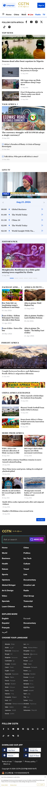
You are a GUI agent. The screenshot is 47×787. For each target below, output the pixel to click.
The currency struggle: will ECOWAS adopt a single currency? (23, 133)
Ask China (28, 606)
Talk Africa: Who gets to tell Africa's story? (21, 156)
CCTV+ (27, 627)
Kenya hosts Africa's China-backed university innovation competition (32, 421)
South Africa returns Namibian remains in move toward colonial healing (21, 461)
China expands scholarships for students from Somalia (32, 397)
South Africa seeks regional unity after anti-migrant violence (23, 503)
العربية (4, 632)
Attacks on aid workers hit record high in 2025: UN (11, 493)
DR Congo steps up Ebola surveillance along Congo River (31, 82)
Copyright (18, 761)
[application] (23, 185)
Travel (26, 569)
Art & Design (7, 590)
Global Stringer (9, 585)
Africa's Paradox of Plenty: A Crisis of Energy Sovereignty (21, 145)
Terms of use (7, 761)
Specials (6, 601)
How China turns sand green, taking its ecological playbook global (22, 470)
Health (5, 563)
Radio (38, 14)
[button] (39, 266)
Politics (27, 553)
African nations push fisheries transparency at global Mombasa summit (23, 372)
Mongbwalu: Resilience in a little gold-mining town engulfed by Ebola (21, 271)
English (5, 618)
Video (4, 596)
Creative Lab (29, 585)
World (24, 14)
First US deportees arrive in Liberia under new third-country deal (32, 94)
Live (31, 14)
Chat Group (29, 596)
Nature (5, 569)
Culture (27, 563)
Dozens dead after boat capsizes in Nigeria (23, 61)
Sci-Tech (27, 558)
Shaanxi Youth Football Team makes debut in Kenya (32, 409)
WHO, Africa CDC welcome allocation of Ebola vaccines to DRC (11, 451)
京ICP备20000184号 (29, 769)
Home (8, 14)
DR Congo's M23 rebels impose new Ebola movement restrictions (33, 451)
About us (6, 764)
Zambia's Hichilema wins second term (17, 511)
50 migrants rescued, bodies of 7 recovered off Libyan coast (34, 493)
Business (6, 558)
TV (44, 14)
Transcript (28, 601)
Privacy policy (30, 761)
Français (6, 627)
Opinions (6, 580)
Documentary (30, 580)
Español (5, 623)
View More (40, 520)
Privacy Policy (4, 785)
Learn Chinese (8, 606)
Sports (5, 574)
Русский (27, 618)
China (16, 14)
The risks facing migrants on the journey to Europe (32, 69)
